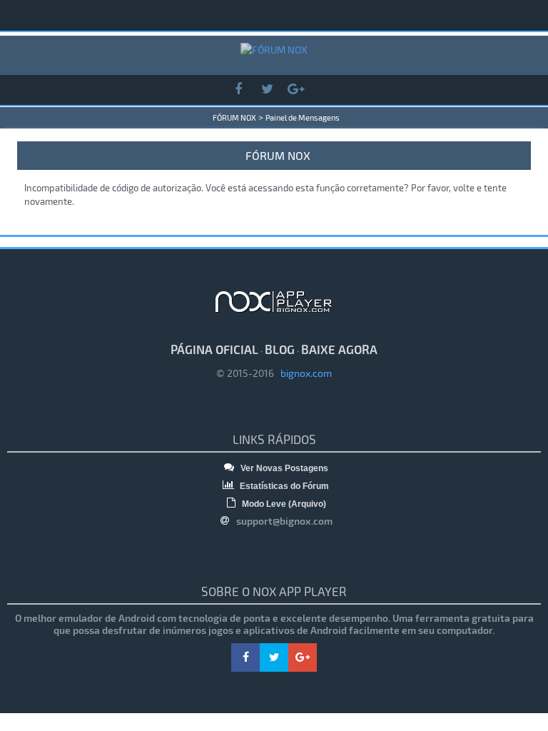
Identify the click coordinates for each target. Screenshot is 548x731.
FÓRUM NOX (234, 117)
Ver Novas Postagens (283, 468)
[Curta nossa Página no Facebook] (238, 89)
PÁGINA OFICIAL (214, 349)
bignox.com (303, 373)
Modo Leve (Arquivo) (283, 504)
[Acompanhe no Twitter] (267, 89)
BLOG (280, 349)
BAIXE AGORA (339, 349)
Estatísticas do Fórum (283, 486)
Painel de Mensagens (302, 117)
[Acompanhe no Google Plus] (295, 89)
